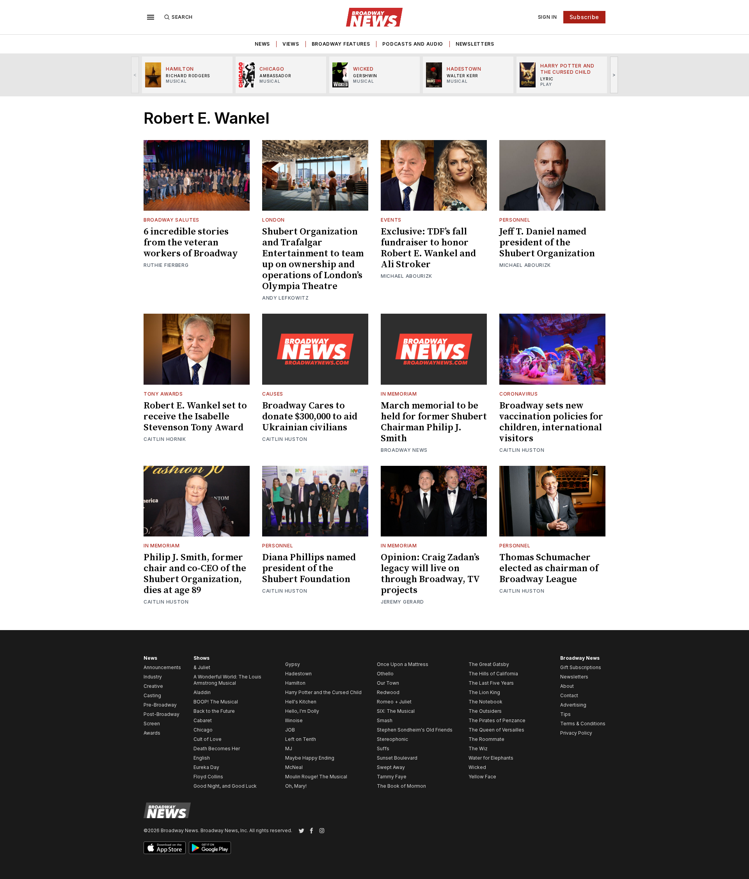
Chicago (203, 730)
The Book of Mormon (401, 786)
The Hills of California (493, 674)
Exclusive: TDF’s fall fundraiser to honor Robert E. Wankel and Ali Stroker (428, 248)
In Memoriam (399, 394)
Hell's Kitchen (300, 702)
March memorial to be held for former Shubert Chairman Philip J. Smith (434, 422)
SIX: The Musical (396, 711)
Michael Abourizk (406, 276)
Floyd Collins (208, 777)
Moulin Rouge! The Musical (316, 777)
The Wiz (478, 748)
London (273, 220)
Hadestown (298, 674)
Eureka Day (206, 767)
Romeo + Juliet (394, 702)
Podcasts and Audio (412, 44)
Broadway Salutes (171, 220)
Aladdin (202, 692)
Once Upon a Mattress (402, 664)
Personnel (514, 220)
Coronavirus (518, 394)
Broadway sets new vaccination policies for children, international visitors (551, 422)
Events (391, 220)
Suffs (383, 748)
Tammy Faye (391, 777)
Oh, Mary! (296, 786)
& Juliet (201, 667)
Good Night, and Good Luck (225, 786)
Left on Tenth (300, 739)
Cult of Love (207, 739)
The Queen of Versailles (496, 730)
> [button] (614, 75)
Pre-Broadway (160, 705)
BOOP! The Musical (215, 702)
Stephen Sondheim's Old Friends (415, 730)
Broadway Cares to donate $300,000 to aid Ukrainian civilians (309, 416)
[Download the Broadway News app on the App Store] (165, 848)
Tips (565, 714)
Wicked (477, 767)
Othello (385, 674)
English (201, 758)
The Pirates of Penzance (497, 720)
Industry (153, 677)
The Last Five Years (491, 683)
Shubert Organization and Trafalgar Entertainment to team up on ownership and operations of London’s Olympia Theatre (313, 259)
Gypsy (292, 664)
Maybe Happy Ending (309, 758)
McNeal (294, 767)
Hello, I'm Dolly (302, 711)
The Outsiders (485, 711)
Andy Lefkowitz (285, 298)
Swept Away (391, 767)
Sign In (547, 17)
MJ (288, 748)
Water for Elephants (491, 758)
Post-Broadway (161, 714)
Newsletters (475, 44)
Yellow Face (482, 777)
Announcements (162, 667)
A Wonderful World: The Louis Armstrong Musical (227, 680)
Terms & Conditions (582, 723)
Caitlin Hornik (165, 439)
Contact (569, 695)
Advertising (573, 705)
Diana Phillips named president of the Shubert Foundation (309, 568)
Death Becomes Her (216, 748)
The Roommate (486, 739)
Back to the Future (214, 711)
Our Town (388, 683)
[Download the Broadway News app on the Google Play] (210, 848)
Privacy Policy (576, 733)
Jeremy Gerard (402, 602)
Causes (272, 394)
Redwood (388, 692)
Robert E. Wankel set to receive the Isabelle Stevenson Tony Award (195, 416)
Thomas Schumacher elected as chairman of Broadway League (548, 568)
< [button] (135, 75)
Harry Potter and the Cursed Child (323, 692)
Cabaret (202, 720)
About (567, 686)
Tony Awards (163, 394)
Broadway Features (341, 44)
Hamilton (295, 683)
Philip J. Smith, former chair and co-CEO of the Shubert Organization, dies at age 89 (195, 574)
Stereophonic (392, 739)
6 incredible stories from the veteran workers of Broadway (191, 242)
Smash (384, 720)
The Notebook (485, 702)
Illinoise (294, 720)
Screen (152, 723)
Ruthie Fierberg (166, 265)
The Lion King (484, 692)
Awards (152, 733)
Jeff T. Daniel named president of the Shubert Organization (547, 242)
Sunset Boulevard (397, 758)
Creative (153, 686)
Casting (152, 695)
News (262, 44)
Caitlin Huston (284, 439)
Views (290, 44)
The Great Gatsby (489, 664)
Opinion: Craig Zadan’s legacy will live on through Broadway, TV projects (430, 574)
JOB (290, 730)
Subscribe (584, 17)
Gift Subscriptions (580, 667)
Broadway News (404, 450)
